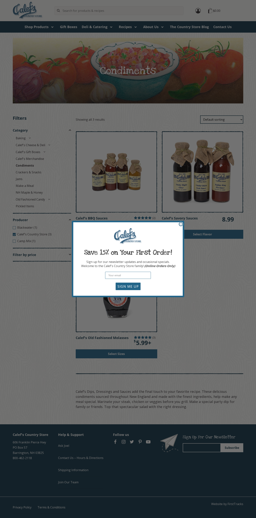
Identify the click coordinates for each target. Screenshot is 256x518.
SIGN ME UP (128, 286)
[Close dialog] (181, 224)
